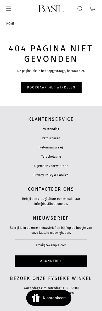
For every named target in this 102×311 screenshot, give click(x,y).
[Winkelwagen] (92, 8)
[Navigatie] (8, 8)
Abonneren (51, 261)
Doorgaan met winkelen (51, 87)
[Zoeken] (80, 8)
